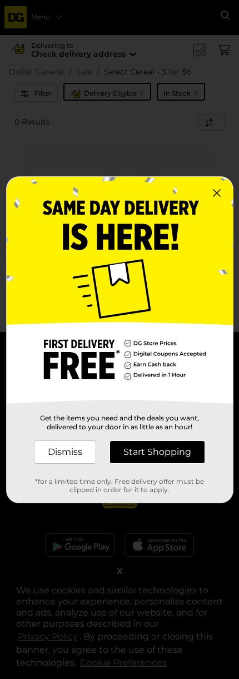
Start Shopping (157, 452)
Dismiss (65, 452)
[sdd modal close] (217, 193)
